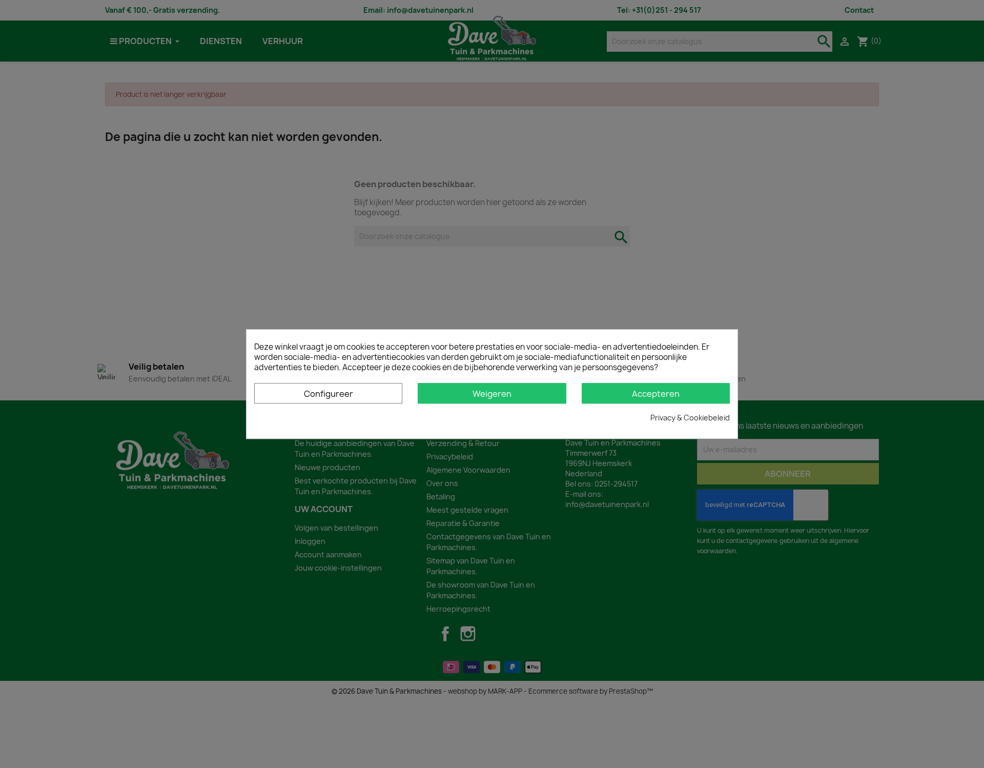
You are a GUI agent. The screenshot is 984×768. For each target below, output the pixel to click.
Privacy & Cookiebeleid (690, 417)
